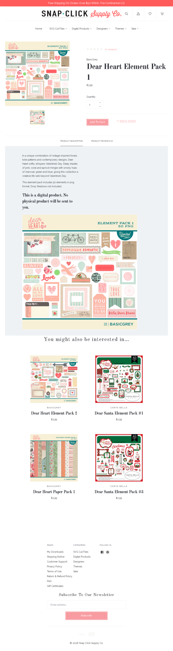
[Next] (65, 118)
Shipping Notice (55, 556)
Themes (119, 28)
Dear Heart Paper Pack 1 (54, 492)
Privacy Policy (54, 566)
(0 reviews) (110, 49)
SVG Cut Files (57, 28)
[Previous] (9, 118)
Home (38, 28)
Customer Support (57, 561)
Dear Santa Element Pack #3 (118, 492)
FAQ (49, 581)
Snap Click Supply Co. (91, 643)
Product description (71, 141)
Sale (133, 28)
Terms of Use (54, 571)
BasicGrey (92, 59)
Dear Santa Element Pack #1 (118, 414)
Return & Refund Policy (59, 576)
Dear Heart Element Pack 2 (54, 414)
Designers (102, 28)
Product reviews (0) (102, 141)
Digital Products (80, 28)
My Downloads (55, 551)
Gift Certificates (55, 586)
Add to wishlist (128, 121)
